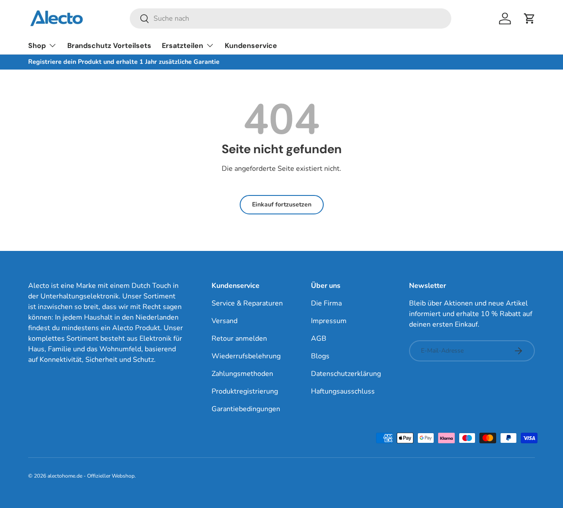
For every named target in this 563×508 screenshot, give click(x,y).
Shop (37, 45)
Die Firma (326, 303)
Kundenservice (251, 45)
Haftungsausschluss (343, 391)
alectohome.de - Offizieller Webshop (91, 475)
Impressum (329, 321)
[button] (529, 18)
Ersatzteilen (182, 45)
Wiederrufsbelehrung (246, 356)
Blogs (320, 356)
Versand (225, 321)
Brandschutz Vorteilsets (109, 45)
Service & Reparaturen (247, 303)
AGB (318, 338)
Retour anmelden (239, 338)
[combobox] (290, 18)
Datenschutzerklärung (346, 374)
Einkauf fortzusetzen (281, 204)
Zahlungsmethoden (242, 374)
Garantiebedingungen (246, 409)
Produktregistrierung (245, 391)
